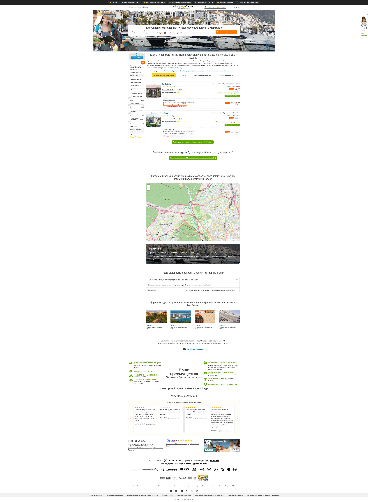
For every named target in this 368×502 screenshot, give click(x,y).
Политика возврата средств (114, 495)
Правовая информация (184, 495)
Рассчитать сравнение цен (226, 32)
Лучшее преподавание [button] (200, 71)
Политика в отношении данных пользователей (209, 495)
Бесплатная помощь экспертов (248, 2)
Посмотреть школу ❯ (232, 95)
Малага (172, 325)
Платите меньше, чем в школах (155, 2)
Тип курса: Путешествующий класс (163, 75)
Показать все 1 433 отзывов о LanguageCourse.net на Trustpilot (145, 449)
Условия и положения (95, 495)
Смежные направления (226, 75)
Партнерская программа (254, 495)
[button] (231, 8)
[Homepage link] (129, 11)
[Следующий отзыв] (237, 418)
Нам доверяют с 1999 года (205, 2)
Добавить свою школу (272, 495)
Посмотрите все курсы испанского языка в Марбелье (192, 142)
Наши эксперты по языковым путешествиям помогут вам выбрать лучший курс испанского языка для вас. (193, 343)
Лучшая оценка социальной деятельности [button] (221, 71)
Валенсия (222, 325)
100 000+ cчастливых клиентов (181, 2)
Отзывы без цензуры (226, 2)
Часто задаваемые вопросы (202, 75)
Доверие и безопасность (235, 495)
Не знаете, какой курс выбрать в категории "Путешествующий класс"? (193, 341)
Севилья (197, 325)
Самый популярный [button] (185, 71)
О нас (156, 495)
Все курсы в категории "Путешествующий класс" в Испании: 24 (192, 158)
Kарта (184, 75)
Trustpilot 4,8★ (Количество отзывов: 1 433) (126, 2)
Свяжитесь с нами (167, 495)
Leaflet (229, 240)
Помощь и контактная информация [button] (139, 7)
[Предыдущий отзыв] (130, 418)
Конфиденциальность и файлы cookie (139, 495)
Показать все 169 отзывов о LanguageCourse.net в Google (182, 445)
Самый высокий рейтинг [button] (171, 71)
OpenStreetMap (236, 240)
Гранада (149, 325)
